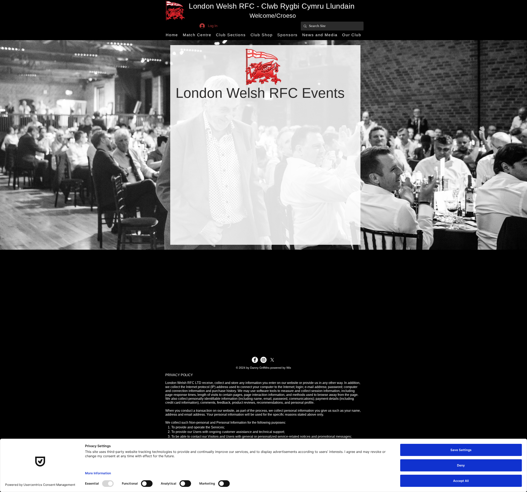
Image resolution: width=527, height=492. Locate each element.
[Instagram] (263, 360)
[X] (272, 360)
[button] (197, 35)
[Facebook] (255, 360)
